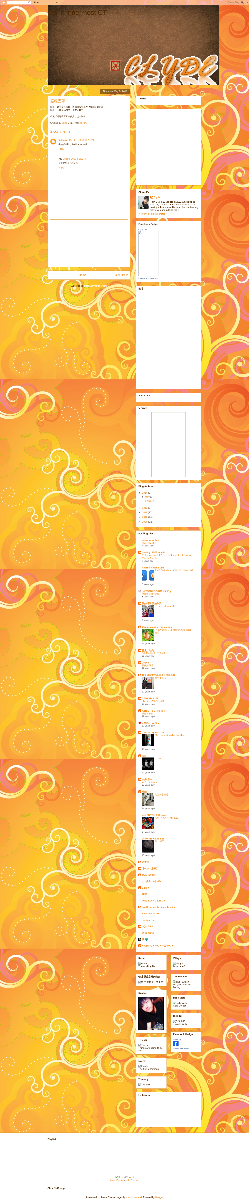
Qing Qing (148, 932)
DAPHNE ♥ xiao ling (153, 838)
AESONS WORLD (151, 913)
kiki (144, 755)
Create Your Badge (181, 1048)
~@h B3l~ (147, 926)
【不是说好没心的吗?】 (153, 701)
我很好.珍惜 (148, 665)
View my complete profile (151, 213)
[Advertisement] (89, 243)
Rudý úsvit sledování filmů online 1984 (174, 570)
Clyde (157, 197)
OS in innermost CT (77, 12)
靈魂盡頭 (149, 500)
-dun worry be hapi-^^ (154, 732)
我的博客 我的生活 (152, 603)
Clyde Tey (142, 230)
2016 (145, 492)
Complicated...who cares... (157, 627)
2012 (145, 507)
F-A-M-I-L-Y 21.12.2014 (153, 653)
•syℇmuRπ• (148, 920)
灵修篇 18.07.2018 (151, 594)
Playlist (120, 1180)
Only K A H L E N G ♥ (153, 900)
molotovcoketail (134, 1197)
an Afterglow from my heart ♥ (158, 907)
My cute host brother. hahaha (169, 735)
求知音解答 (147, 713)
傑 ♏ (145, 939)
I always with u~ (151, 540)
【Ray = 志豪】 (150, 868)
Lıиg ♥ (145, 887)
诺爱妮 (145, 862)
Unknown (63, 140)
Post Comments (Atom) (95, 286)
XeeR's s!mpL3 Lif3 (153, 567)
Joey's (145, 662)
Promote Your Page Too (148, 278)
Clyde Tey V (178, 1040)
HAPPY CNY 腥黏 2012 (166, 818)
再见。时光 (148, 650)
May (147, 496)
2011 (145, 512)
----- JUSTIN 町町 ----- (154, 815)
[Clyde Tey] (148, 275)
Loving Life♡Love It (153, 552)
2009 (145, 521)
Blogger (159, 1197)
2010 (145, 517)
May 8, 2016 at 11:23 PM (81, 140)
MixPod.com (133, 1180)
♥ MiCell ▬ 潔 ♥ (150, 723)
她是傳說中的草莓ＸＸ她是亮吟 (158, 675)
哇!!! (144, 894)
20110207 (159, 841)
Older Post (121, 275)
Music (113, 1180)
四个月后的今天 (149, 782)
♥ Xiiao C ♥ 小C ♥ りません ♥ (157, 945)
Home (82, 275)
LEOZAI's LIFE (150, 698)
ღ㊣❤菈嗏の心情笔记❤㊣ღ (156, 591)
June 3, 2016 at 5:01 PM (75, 159)
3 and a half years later (166, 606)
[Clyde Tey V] (176, 1045)
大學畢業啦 (160, 678)
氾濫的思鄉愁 (161, 794)
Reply (61, 149)
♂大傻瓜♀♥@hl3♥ (151, 881)
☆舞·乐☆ (147, 779)
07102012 (159, 758)
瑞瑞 (144, 791)
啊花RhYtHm (149, 875)
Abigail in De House (153, 710)
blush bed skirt (149, 543)
